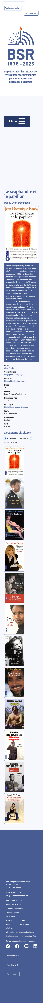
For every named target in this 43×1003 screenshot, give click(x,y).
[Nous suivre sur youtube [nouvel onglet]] (26, 946)
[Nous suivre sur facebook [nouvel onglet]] (17, 946)
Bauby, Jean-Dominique (17, 202)
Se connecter (30, 13)
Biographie (8, 381)
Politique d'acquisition (14, 908)
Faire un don (11, 974)
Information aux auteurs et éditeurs (20, 932)
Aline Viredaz (9, 368)
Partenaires (10, 916)
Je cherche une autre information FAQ (21, 936)
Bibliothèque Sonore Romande (16, 407)
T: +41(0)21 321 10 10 (14, 892)
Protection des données (15, 920)
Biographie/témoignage (13, 375)
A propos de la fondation (15, 900)
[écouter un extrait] (7, 259)
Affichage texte (12, 442)
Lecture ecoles (20, 381)
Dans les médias (12, 912)
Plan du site (11, 965)
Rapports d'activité (13, 904)
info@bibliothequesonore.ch (17, 896)
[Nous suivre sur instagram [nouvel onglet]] (8, 946)
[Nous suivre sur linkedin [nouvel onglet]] (35, 946)
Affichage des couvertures (19, 439)
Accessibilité (12, 956)
